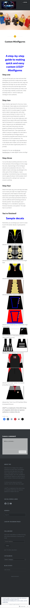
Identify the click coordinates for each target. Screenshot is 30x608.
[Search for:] (15, 515)
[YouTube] (11, 503)
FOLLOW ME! (8, 531)
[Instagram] (8, 503)
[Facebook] (5, 503)
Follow (7, 545)
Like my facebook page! (12, 521)
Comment (22, 451)
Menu (25, 2)
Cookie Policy (5, 602)
